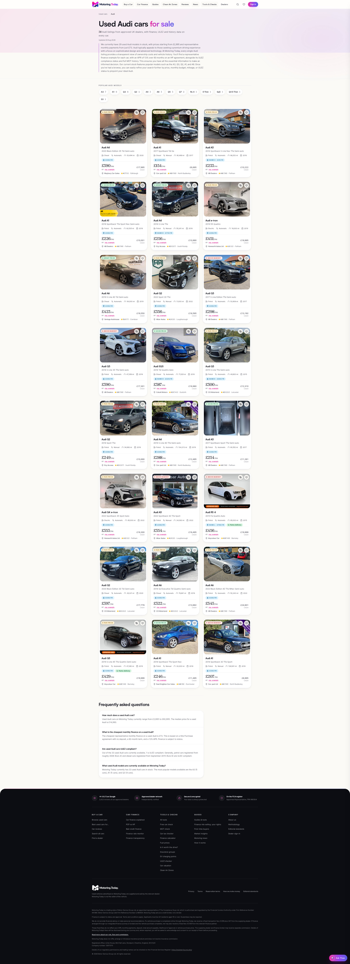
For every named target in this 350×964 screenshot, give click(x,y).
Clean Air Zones (170, 4)
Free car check (166, 824)
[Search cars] (237, 4)
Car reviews (97, 829)
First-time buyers (201, 829)
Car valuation (165, 865)
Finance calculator (168, 838)
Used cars (103, 14)
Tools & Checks (209, 4)
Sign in (253, 4)
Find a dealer (97, 838)
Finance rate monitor (135, 833)
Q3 (125, 92)
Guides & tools (200, 820)
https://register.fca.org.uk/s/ (181, 950)
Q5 (170, 92)
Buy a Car (128, 4)
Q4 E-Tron (234, 92)
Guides (155, 4)
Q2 (137, 92)
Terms (200, 891)
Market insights (201, 833)
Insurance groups (167, 852)
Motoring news (200, 838)
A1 (114, 92)
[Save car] (142, 112)
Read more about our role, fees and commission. (110, 935)
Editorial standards (236, 829)
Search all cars (98, 833)
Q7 (181, 92)
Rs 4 (193, 92)
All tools (163, 820)
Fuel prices (165, 843)
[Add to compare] (136, 112)
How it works (200, 843)
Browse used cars (99, 820)
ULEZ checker (166, 861)
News (195, 4)
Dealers (224, 4)
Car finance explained (135, 820)
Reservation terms (213, 891)
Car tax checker (166, 833)
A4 (148, 92)
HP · (108, 169)
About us (232, 820)
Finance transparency (135, 838)
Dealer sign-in (234, 833)
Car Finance (142, 4)
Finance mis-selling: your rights (207, 824)
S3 (103, 99)
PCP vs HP (130, 824)
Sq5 (220, 92)
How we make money (231, 891)
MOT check (165, 829)
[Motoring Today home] (105, 4)
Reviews (185, 4)
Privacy (191, 891)
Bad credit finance (134, 829)
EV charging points (168, 856)
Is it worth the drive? (169, 847)
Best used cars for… (100, 824)
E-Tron (207, 92)
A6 (159, 92)
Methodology (234, 824)
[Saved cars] (244, 4)
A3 (103, 92)
